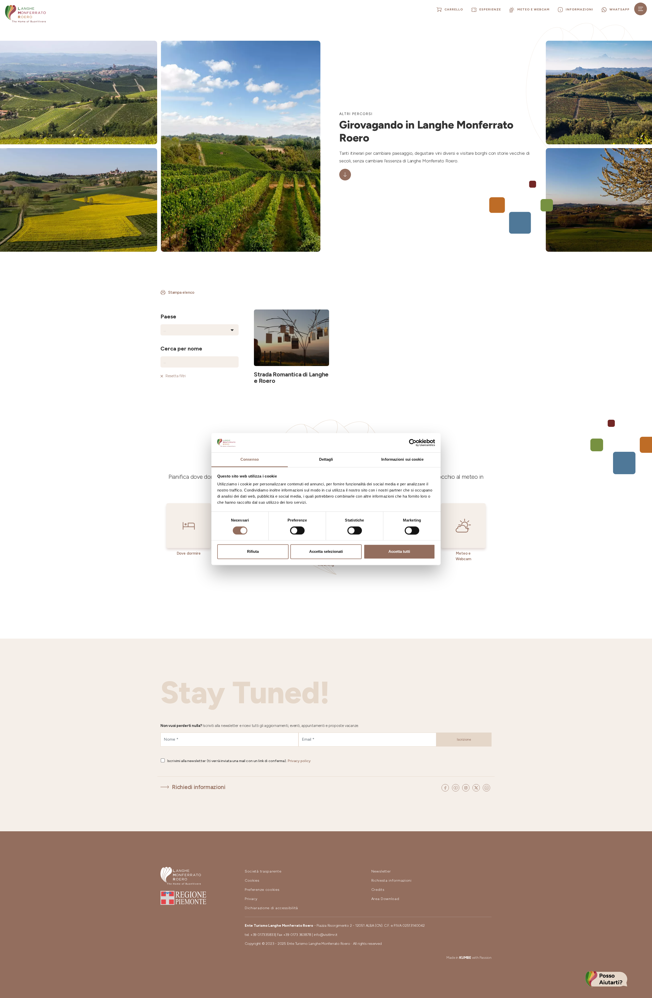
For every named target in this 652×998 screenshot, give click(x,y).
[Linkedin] (486, 787)
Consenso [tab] (249, 459)
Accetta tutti (399, 552)
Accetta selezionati (326, 552)
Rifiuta (253, 552)
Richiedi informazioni (198, 787)
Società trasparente (263, 871)
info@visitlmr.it (325, 935)
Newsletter (381, 871)
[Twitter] (476, 787)
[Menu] (640, 9)
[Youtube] (456, 787)
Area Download (385, 899)
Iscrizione (464, 739)
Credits (378, 890)
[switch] (297, 530)
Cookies (252, 880)
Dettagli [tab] (326, 459)
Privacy (251, 899)
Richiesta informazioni (391, 880)
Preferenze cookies (262, 890)
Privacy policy (299, 761)
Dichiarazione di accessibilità (271, 908)
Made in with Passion (469, 957)
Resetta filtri (176, 376)
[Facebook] (446, 787)
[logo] (25, 13)
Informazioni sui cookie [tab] (402, 459)
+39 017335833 (262, 935)
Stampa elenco (181, 292)
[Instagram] (466, 787)
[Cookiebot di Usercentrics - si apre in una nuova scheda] (412, 442)
